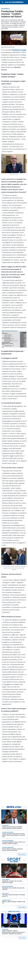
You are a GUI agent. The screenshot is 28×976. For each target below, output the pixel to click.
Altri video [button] (22, 938)
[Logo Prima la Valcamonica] (14, 2)
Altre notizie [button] (21, 854)
